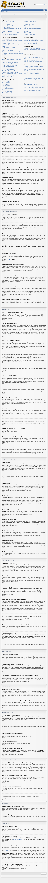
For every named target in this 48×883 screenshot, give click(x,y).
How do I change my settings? (8, 39)
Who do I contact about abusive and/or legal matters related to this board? (34, 88)
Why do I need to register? (8, 21)
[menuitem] (44, 10)
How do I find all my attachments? (31, 79)
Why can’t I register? (6, 24)
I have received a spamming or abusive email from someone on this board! (34, 42)
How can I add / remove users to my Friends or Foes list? (34, 50)
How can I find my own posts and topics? (33, 61)
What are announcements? (8, 88)
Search (3, 11)
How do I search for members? (31, 60)
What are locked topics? (7, 91)
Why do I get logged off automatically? (10, 32)
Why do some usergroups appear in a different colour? (34, 30)
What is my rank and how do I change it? (11, 51)
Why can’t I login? (6, 27)
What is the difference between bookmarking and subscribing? (34, 67)
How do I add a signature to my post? (10, 62)
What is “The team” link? (29, 34)
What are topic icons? (7, 92)
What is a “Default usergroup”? (31, 32)
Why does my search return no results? (33, 57)
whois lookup (7, 850)
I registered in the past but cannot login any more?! (11, 29)
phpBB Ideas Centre (17, 839)
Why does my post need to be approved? (11, 75)
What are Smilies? (6, 84)
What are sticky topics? (7, 89)
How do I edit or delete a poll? (8, 66)
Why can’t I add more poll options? (9, 65)
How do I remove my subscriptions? (32, 73)
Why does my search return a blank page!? (33, 58)
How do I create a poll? (7, 63)
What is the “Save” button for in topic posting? (12, 73)
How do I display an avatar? (8, 50)
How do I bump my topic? (7, 76)
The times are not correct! (8, 43)
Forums (5, 9)
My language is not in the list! (8, 47)
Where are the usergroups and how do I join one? (34, 26)
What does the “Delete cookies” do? (10, 34)
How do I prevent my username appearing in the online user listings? (12, 41)
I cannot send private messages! (31, 39)
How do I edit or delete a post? (9, 61)
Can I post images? (6, 85)
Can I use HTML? (6, 82)
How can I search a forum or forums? (32, 56)
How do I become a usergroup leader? (32, 28)
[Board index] (13, 4)
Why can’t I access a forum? (8, 68)
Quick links (2, 10)
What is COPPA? (5, 23)
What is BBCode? (6, 81)
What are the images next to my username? (11, 49)
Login (7, 11)
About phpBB (12, 830)
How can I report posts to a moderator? (10, 72)
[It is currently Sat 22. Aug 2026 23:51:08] (45, 14)
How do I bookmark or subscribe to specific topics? (34, 70)
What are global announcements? (9, 87)
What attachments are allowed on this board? (34, 78)
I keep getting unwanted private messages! (33, 40)
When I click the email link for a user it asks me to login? (12, 54)
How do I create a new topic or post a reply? (11, 59)
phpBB (9, 259)
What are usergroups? (29, 24)
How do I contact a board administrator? (33, 90)
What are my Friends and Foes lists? (32, 48)
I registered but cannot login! (8, 25)
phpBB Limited (39, 828)
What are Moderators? (29, 23)
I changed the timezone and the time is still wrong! (11, 45)
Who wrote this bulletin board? (31, 84)
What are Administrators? (30, 21)
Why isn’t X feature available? (30, 86)
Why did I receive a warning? (8, 70)
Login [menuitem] (46, 10)
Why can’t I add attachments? (8, 69)
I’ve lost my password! (7, 31)
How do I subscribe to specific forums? (33, 72)
